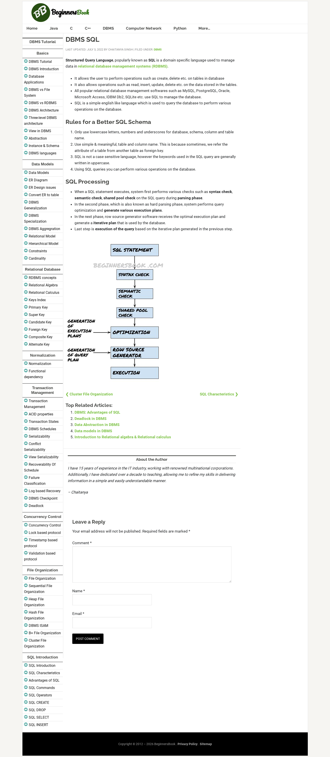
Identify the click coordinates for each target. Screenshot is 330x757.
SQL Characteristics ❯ (219, 394)
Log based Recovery (45, 491)
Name (78, 591)
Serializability (39, 436)
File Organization (42, 578)
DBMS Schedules (42, 429)
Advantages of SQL (44, 680)
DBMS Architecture (44, 110)
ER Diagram (38, 180)
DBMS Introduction (44, 69)
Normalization (40, 364)
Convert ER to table (44, 195)
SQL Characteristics (44, 673)
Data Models (39, 173)
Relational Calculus (44, 292)
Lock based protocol (45, 533)
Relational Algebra (43, 285)
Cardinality (37, 258)
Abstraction (38, 138)
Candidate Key (40, 322)
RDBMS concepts (42, 278)
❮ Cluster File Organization (89, 394)
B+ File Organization (45, 633)
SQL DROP (37, 710)
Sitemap (206, 744)
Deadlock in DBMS (90, 418)
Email (78, 613)
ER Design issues (42, 187)
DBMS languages (42, 153)
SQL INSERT (38, 725)
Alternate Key (39, 344)
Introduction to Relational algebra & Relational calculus (123, 437)
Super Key (37, 315)
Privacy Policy (188, 744)
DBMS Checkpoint (43, 498)
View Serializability (44, 457)
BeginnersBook (165, 12)
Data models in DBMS (93, 431)
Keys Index (37, 300)
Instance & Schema (44, 146)
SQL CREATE (39, 702)
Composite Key (41, 337)
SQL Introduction (42, 665)
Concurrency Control (45, 525)
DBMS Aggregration (44, 229)
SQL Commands (42, 688)
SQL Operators (40, 695)
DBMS (158, 49)
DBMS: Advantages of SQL (97, 412)
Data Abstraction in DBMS (97, 424)
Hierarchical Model (43, 243)
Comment (82, 543)
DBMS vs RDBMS (43, 103)
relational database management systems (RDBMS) (122, 66)
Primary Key (38, 307)
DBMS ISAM (38, 625)
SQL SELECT (39, 717)
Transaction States (44, 421)
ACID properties (41, 414)
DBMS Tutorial (40, 61)
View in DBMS (40, 131)
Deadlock (36, 506)
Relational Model (42, 236)
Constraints (38, 251)
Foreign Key (38, 329)
